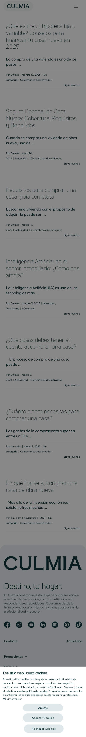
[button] (43, 706)
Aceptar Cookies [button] (43, 718)
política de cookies (36, 691)
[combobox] (81, 671)
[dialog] (43, 702)
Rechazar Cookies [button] (44, 728)
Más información (12, 698)
